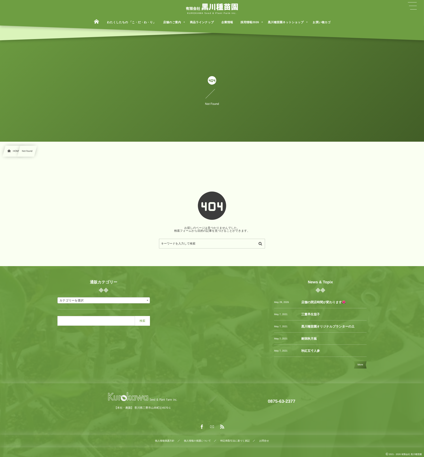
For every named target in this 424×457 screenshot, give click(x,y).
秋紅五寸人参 (310, 350)
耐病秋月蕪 (309, 338)
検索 (142, 320)
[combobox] (103, 300)
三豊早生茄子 (310, 314)
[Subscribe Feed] (222, 427)
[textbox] (104, 300)
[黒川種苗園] (212, 7)
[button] (412, 6)
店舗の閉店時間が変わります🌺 (323, 302)
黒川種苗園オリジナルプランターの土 (327, 326)
